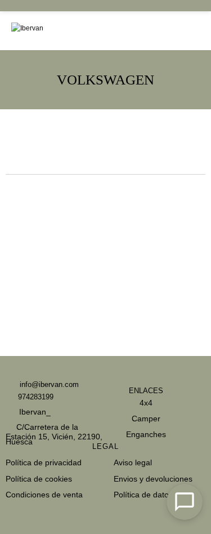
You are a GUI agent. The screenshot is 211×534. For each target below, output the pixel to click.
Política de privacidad (44, 462)
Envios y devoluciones (153, 478)
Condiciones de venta (44, 494)
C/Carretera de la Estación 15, (42, 432)
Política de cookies (39, 478)
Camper (146, 418)
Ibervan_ (34, 411)
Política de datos (143, 494)
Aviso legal (133, 462)
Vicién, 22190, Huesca (54, 439)
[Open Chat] (185, 502)
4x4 (146, 402)
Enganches (146, 434)
